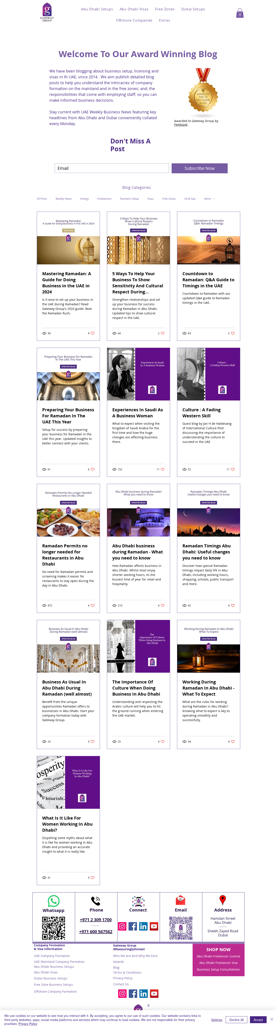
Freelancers (104, 198)
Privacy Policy (122, 978)
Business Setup (129, 198)
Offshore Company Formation (55, 991)
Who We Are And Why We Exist (135, 956)
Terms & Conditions (127, 972)
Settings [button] (216, 1020)
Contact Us (121, 984)
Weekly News (64, 198)
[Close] (271, 1020)
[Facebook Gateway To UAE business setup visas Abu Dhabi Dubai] (133, 926)
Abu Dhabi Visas (46, 972)
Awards (118, 962)
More (207, 198)
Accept (258, 1020)
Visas (150, 198)
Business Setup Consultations (218, 969)
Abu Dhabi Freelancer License (218, 956)
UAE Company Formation (52, 956)
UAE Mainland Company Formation (59, 962)
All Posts (42, 198)
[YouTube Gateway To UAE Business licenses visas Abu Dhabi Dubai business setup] (154, 926)
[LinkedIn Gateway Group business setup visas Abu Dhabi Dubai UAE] (143, 926)
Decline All (236, 1020)
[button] (97, 9)
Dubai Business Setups (50, 978)
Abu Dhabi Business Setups (54, 967)
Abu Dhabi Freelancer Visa (218, 963)
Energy (84, 198)
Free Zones (169, 198)
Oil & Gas (190, 198)
